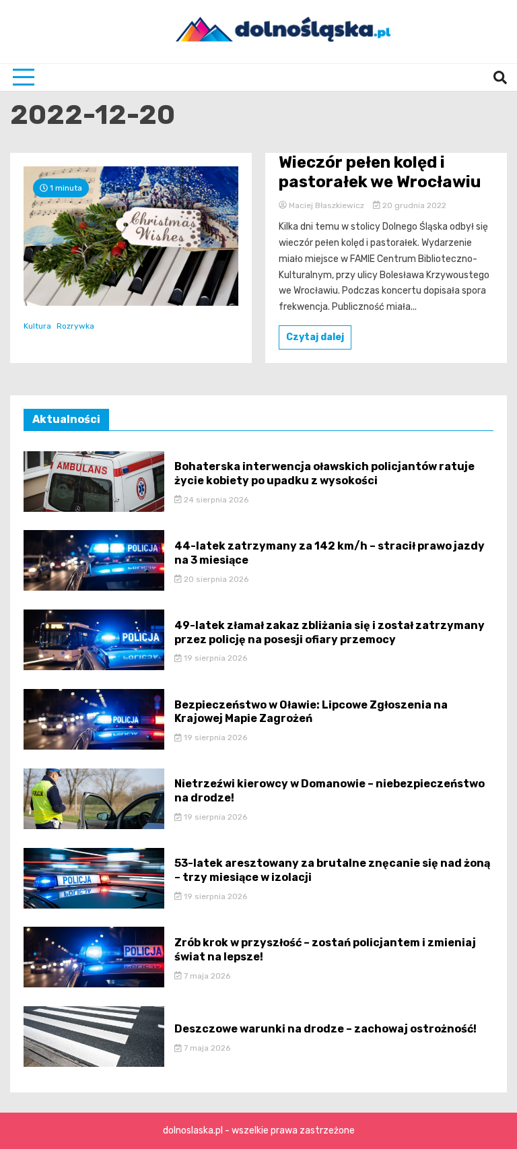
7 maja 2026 (206, 976)
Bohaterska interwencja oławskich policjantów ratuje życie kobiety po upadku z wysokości (324, 473)
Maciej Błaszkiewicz (326, 205)
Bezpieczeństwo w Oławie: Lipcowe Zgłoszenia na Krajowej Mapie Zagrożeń (311, 711)
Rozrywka (75, 326)
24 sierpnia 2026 (215, 499)
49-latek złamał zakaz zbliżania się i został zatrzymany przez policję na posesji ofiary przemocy (329, 632)
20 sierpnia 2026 (215, 579)
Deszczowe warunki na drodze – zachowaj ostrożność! (325, 1028)
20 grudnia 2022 (413, 205)
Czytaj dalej (315, 337)
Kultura (37, 326)
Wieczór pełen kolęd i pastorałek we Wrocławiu (380, 172)
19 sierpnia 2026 (214, 658)
